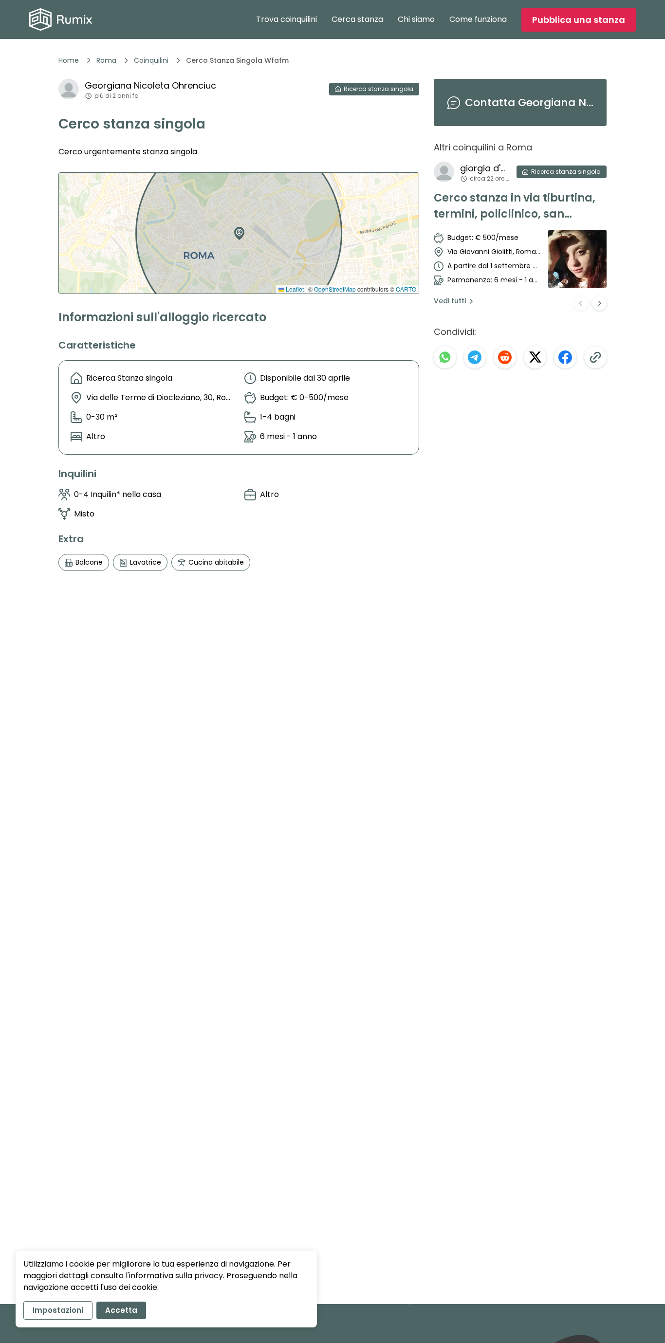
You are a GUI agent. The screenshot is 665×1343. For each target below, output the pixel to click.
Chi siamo (416, 19)
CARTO (406, 289)
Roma (106, 60)
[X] (535, 357)
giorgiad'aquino (484, 168)
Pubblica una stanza (578, 20)
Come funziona (478, 19)
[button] (237, 230)
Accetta (121, 1310)
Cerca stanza (357, 19)
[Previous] (580, 303)
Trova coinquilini (286, 19)
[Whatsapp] (445, 357)
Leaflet (294, 289)
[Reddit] (505, 357)
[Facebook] (565, 357)
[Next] (599, 303)
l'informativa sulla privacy (174, 1275)
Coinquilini (151, 60)
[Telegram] (475, 357)
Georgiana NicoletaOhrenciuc (150, 85)
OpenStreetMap (335, 289)
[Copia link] (595, 357)
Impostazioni (58, 1310)
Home (68, 60)
